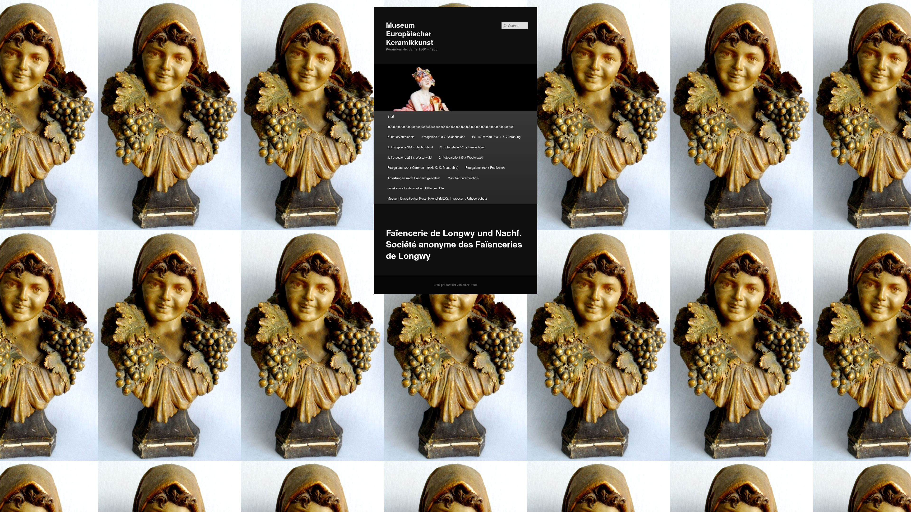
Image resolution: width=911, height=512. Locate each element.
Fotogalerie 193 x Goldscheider (443, 136)
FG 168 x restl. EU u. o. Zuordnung (496, 136)
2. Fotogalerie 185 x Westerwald (461, 157)
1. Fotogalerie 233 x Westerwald (409, 157)
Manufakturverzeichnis (463, 178)
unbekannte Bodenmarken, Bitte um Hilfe (415, 188)
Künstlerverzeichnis (400, 136)
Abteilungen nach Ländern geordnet (413, 178)
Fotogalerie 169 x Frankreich (485, 167)
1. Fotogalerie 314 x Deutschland (410, 147)
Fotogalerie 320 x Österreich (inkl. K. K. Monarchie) (422, 167)
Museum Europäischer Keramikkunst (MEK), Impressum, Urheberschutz (437, 198)
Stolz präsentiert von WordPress (456, 285)
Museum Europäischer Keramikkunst (409, 33)
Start (390, 116)
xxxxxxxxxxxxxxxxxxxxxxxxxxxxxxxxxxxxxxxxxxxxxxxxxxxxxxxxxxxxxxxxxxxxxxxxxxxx (450, 126)
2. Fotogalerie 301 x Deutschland (462, 147)
